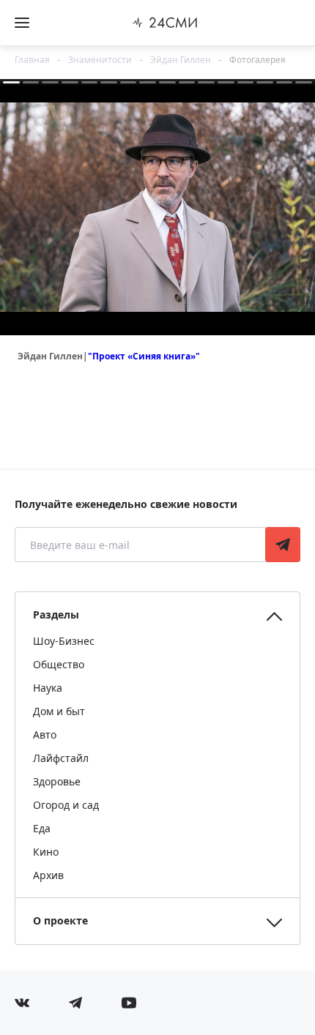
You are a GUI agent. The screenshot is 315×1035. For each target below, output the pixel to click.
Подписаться (282, 544)
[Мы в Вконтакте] (22, 1002)
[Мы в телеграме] (75, 1002)
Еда (42, 828)
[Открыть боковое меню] (22, 23)
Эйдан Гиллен (180, 59)
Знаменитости (100, 59)
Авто (44, 734)
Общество (58, 664)
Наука (47, 688)
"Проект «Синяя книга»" (144, 356)
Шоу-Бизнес (63, 641)
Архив (48, 875)
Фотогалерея (257, 59)
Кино (46, 852)
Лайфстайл (61, 758)
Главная (32, 59)
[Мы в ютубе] (129, 1002)
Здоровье (57, 781)
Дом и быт (59, 711)
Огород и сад (66, 805)
